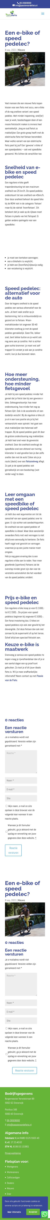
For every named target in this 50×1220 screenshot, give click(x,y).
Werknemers (13, 1172)
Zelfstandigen (13, 1177)
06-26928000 (25, 3)
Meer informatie (14, 1212)
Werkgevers (12, 1166)
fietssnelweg (32, 461)
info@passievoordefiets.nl (19, 1124)
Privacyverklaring (13, 1153)
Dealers (10, 1183)
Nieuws (21, 49)
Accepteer (33, 1211)
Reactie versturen (13, 850)
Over (9, 1193)
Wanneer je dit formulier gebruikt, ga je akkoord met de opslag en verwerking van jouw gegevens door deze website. (22, 831)
